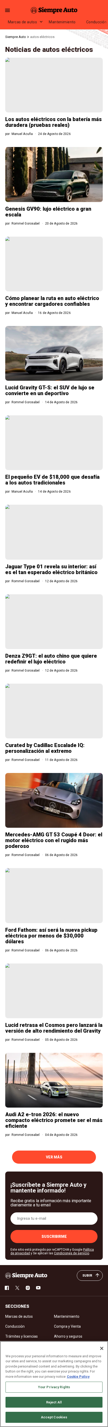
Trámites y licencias (21, 1336)
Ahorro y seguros (68, 1336)
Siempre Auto (15, 37)
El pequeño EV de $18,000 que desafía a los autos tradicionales (52, 480)
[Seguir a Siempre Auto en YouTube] (38, 1288)
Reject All (54, 1402)
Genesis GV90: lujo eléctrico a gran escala (48, 212)
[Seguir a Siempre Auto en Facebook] (7, 1288)
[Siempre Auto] (54, 10)
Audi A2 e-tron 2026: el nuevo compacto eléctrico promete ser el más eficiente (53, 1120)
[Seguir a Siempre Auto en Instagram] (28, 1288)
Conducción (15, 1326)
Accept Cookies (54, 1417)
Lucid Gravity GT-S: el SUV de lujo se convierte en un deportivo (49, 390)
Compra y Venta (67, 1326)
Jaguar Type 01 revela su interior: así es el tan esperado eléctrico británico (51, 569)
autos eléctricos (42, 37)
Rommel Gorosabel (26, 223)
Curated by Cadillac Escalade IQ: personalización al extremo (45, 748)
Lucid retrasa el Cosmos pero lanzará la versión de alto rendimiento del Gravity (53, 1028)
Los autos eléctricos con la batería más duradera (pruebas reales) (53, 122)
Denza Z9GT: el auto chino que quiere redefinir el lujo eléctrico (51, 659)
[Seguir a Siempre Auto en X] (17, 1288)
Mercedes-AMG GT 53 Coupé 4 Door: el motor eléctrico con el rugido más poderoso (53, 840)
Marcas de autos (22, 22)
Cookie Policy (78, 1377)
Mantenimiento (62, 22)
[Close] (101, 1348)
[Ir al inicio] (26, 1275)
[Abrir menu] (7, 10)
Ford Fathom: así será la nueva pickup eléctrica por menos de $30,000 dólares (51, 936)
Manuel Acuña (22, 134)
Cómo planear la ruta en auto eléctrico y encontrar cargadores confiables (52, 301)
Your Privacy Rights (54, 1387)
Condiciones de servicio (71, 1253)
